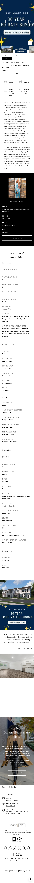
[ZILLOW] (29, 848)
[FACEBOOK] (5, 848)
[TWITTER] (19, 848)
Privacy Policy (24, 871)
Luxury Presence (17, 861)
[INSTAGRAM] (10, 848)
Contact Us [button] (17, 773)
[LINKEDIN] (14, 848)
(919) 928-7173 (7, 218)
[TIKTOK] (24, 848)
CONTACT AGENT (17, 238)
